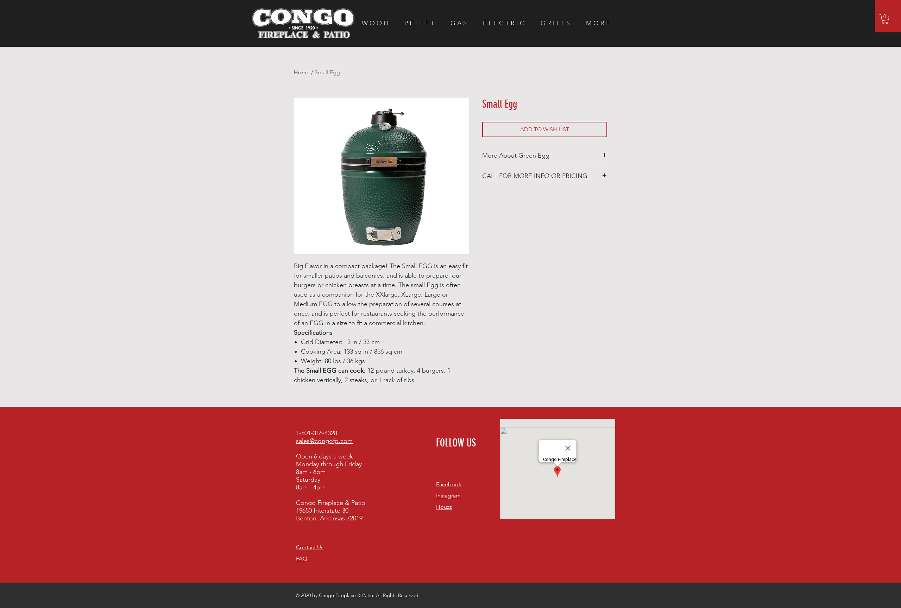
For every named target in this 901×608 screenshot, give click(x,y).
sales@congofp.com (324, 441)
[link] (885, 19)
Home (302, 72)
